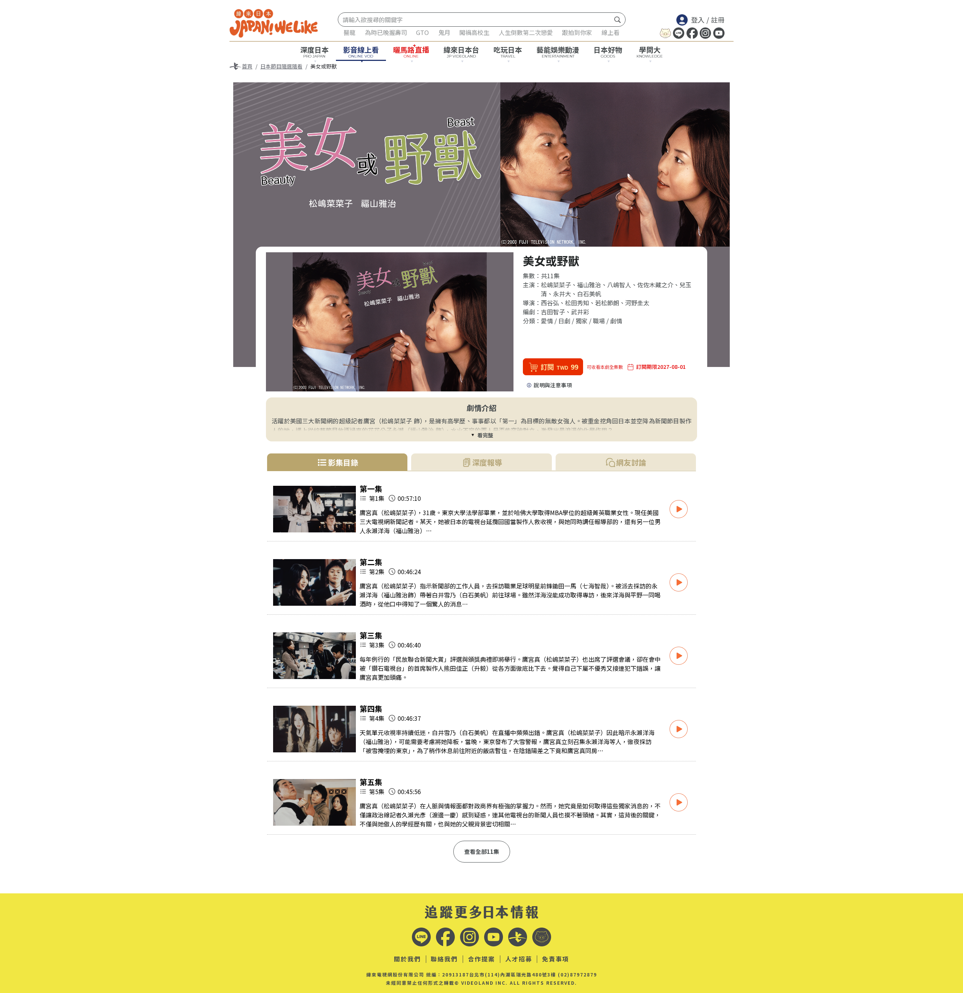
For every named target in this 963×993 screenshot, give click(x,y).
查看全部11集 (481, 851)
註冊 (718, 19)
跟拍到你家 (577, 32)
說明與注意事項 (553, 385)
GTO (422, 32)
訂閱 (560, 366)
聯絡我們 (444, 959)
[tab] (337, 462)
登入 (698, 19)
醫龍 (349, 32)
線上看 (610, 32)
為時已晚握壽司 (386, 32)
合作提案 (481, 959)
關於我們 (407, 959)
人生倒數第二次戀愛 (526, 32)
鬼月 (444, 32)
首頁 (247, 66)
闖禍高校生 (474, 32)
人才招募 (518, 959)
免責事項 (555, 959)
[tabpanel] (481, 673)
